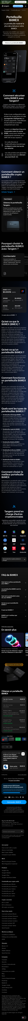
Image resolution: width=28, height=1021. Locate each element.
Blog (3, 973)
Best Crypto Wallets (7, 852)
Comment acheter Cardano (9, 920)
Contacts (4, 992)
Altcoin (4, 948)
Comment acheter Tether (9, 925)
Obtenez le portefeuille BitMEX (14, 43)
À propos (4, 959)
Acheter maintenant (20, 2)
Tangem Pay (5, 870)
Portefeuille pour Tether (8, 893)
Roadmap (4, 980)
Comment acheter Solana (9, 918)
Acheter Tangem (18, 6)
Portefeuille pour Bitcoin (9, 884)
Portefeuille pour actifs (8, 895)
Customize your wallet (8, 971)
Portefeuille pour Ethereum (9, 886)
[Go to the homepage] (5, 6)
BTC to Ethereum (6, 904)
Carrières (4, 989)
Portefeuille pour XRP (8, 891)
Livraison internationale (8, 964)
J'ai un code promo (22, 774)
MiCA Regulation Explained (9, 863)
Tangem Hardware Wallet (9, 877)
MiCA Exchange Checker (9, 861)
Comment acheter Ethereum (10, 916)
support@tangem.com (7, 825)
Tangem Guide (6, 985)
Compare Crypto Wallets (9, 854)
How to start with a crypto (9, 847)
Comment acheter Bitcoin (9, 913)
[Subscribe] (21, 831)
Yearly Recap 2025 (7, 987)
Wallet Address (6, 950)
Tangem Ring (5, 875)
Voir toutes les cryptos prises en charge (12, 559)
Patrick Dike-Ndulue (6, 648)
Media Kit (4, 982)
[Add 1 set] (11, 747)
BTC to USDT (5, 902)
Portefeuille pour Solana (8, 888)
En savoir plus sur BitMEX (8, 315)
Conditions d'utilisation (8, 934)
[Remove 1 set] (3, 747)
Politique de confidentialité (9, 936)
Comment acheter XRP (8, 923)
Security (4, 961)
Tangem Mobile (6, 872)
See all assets (5, 927)
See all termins (6, 952)
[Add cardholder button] (23, 754)
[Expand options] (24, 1017)
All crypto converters (8, 907)
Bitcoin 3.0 (5, 945)
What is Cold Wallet (7, 850)
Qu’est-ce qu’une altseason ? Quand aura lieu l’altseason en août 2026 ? (12, 651)
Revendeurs (5, 966)
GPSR (3, 939)
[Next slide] (24, 739)
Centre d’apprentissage (8, 978)
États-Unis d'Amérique (18, 778)
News (3, 975)
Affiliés (4, 968)
